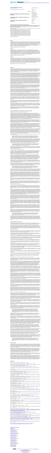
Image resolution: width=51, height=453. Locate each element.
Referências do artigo (35, 13)
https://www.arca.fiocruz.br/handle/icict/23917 (20, 365)
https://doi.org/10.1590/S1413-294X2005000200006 (16, 412)
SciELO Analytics (34, 15)
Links (27, 362)
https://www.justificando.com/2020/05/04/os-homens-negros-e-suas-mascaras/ (19, 423)
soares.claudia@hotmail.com (13, 435)
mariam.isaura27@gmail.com (13, 442)
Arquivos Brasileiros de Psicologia (16, 7)
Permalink (34, 23)
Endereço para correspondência (14, 36)
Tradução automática (35, 16)
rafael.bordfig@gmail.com (13, 444)
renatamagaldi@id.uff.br (13, 440)
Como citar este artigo (35, 14)
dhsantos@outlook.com (13, 437)
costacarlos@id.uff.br (12, 428)
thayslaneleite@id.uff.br (13, 430)
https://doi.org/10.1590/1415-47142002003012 (22, 416)
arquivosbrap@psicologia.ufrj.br (25, 452)
